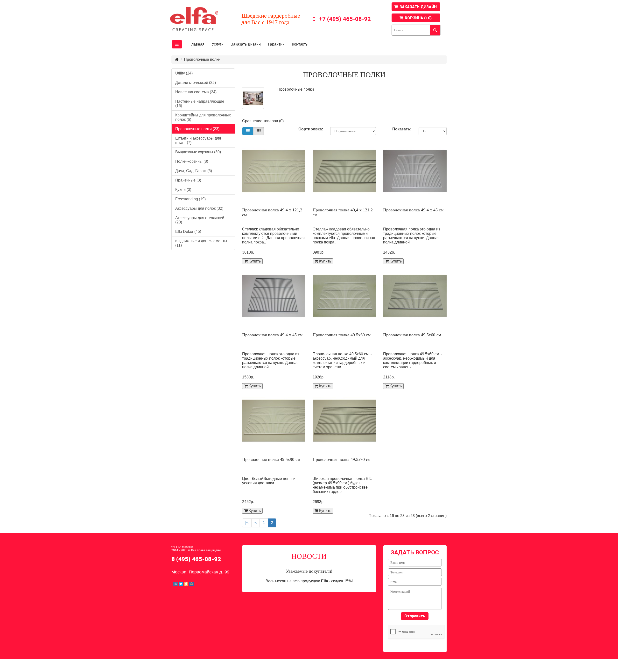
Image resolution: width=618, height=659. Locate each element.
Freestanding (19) (190, 199)
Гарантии (276, 44)
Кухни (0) (183, 190)
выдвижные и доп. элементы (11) (201, 243)
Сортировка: (310, 129)
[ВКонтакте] (175, 584)
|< (246, 523)
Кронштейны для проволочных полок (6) (203, 117)
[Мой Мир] (191, 584)
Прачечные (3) (188, 180)
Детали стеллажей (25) (195, 83)
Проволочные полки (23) (197, 129)
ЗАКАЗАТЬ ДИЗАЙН (418, 7)
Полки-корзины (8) (191, 161)
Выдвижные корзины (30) (198, 152)
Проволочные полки (202, 59)
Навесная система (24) (196, 92)
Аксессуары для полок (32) (199, 208)
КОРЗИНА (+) (418, 18)
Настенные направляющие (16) (199, 103)
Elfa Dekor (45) (188, 231)
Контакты (300, 44)
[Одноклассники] (186, 584)
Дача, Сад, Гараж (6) (193, 171)
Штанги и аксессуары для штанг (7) (198, 140)
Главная (197, 44)
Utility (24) (184, 73)
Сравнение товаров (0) (263, 121)
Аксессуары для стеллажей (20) (199, 220)
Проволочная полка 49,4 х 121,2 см (272, 212)
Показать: (401, 129)
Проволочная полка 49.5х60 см (342, 334)
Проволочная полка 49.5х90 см (271, 459)
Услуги (218, 44)
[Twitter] (181, 584)
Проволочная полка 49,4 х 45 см (413, 210)
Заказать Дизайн (246, 44)
